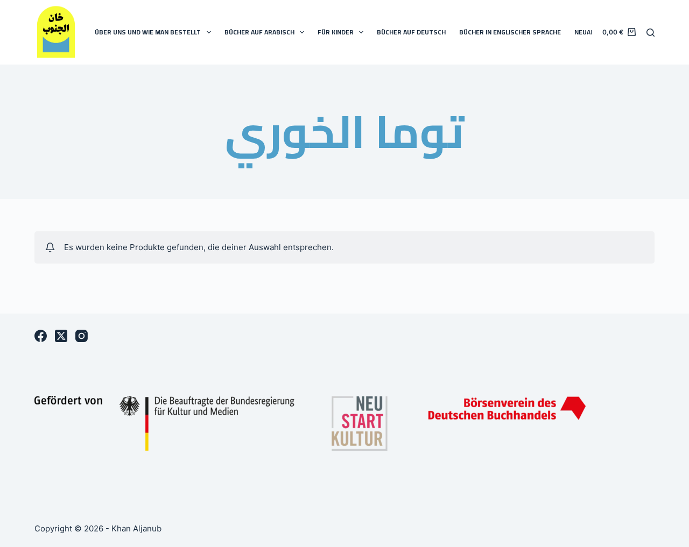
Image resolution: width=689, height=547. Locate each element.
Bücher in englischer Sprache (510, 32)
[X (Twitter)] (61, 336)
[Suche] (650, 33)
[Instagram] (81, 336)
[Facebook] (40, 336)
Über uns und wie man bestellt (148, 32)
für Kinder (336, 32)
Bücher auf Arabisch (259, 32)
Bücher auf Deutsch (411, 32)
